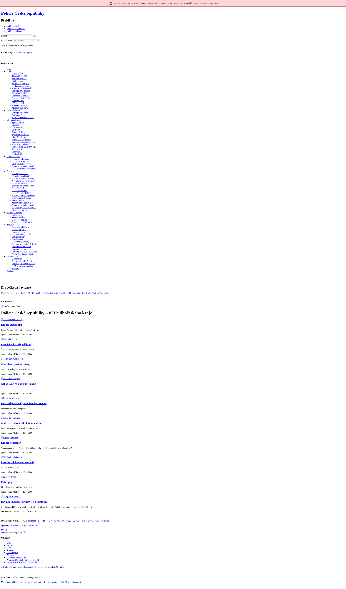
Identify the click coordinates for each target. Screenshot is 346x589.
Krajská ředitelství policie (43, 293)
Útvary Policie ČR (23, 293)
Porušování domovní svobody (17, 462)
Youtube (55, 582)
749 (62, 521)
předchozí (32, 521)
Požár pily (6, 482)
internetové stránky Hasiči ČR (14, 532)
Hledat (4, 36)
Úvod (8, 543)
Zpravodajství (105, 293)
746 (50, 521)
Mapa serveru (19, 52)
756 (88, 521)
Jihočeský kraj (61, 293)
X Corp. (24, 525)
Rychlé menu (6, 40)
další (107, 521)
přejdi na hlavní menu (15, 28)
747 (54, 521)
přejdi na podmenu (14, 31)
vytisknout (5, 525)
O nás (8, 548)
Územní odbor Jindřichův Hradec (83, 293)
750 (66, 521)
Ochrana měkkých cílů (16, 557)
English (29, 52)
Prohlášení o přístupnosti (70, 582)
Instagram (38, 582)
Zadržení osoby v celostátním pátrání (21, 423)
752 (73, 521)
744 (43, 521)
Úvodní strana (7, 293)
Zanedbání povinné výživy (16, 364)
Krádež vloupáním (11, 324)
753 (77, 521)
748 (58, 521)
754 (81, 521)
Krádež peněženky (11, 442)
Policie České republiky (22, 13)
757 (92, 521)
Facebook (33, 525)
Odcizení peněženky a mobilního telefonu (23, 403)
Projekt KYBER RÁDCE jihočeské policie (25, 562)
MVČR (4, 530)
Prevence (10, 555)
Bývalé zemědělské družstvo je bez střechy (24, 501)
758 (96, 521)
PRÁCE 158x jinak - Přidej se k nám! (22, 560)
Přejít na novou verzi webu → (206, 3)
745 (47, 521)
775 (102, 521)
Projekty (10, 545)
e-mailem (15, 525)
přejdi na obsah (12, 26)
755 (84, 521)
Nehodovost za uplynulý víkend (18, 383)
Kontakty (10, 550)
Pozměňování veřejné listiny (16, 344)
